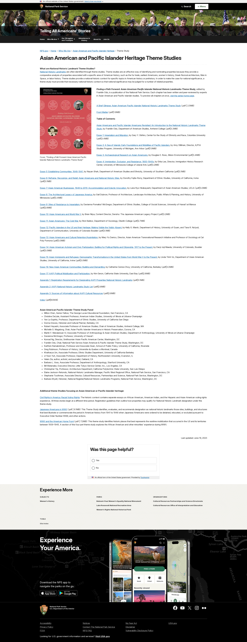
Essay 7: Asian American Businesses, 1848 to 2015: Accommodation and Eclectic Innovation (83, 188)
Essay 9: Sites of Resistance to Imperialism (60, 204)
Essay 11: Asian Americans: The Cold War (59, 221)
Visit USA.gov (102, 636)
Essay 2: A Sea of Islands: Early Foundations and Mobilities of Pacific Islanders (133, 145)
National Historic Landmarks (53, 72)
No (97, 468)
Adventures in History (84, 39)
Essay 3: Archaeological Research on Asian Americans (122, 155)
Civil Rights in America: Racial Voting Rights (60, 397)
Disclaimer (130, 627)
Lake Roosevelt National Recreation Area (113, 505)
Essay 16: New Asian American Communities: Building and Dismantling (72, 267)
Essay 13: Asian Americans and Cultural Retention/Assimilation (69, 237)
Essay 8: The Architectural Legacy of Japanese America (66, 194)
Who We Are (52, 39)
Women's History (47, 501)
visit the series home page (182, 95)
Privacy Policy (46, 627)
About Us (97, 39)
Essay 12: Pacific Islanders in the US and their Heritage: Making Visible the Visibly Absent (81, 227)
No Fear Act (131, 623)
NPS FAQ (87, 630)
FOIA (42, 630)
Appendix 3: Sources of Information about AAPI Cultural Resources (71, 293)
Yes (97, 460)
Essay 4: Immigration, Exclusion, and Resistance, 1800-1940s (125, 161)
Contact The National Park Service (99, 627)
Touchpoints (144, 477)
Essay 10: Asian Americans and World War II (60, 214)
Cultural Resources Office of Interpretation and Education (178, 505)
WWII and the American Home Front (57, 421)
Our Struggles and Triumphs (67, 39)
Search (187, 6)
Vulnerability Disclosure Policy (139, 630)
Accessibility (45, 623)
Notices (86, 623)
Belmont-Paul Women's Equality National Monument (118, 501)
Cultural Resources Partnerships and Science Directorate (178, 501)
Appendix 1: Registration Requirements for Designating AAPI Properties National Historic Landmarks (86, 280)
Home (42, 39)
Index (42, 300)
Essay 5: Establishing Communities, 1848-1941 (61, 171)
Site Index (44, 523)
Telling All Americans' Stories (65, 31)
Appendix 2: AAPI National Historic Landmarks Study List (66, 286)
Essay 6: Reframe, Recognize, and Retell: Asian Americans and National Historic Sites (79, 178)
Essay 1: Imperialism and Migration (112, 135)
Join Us (106, 39)
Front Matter (102, 112)
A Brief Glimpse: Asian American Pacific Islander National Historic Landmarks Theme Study (138, 105)
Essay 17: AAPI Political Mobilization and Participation (65, 273)
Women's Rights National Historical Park (113, 510)
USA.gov (172, 623)
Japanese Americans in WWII (53, 409)
